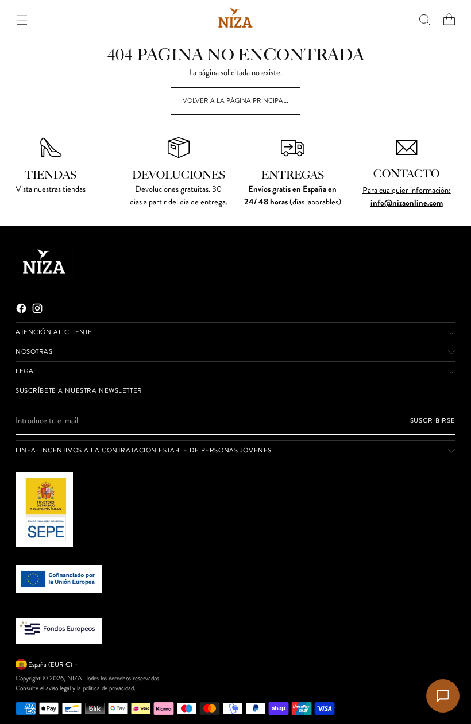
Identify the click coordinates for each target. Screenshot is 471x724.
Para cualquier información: (406, 190)
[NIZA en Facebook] (22, 310)
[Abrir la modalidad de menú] (21, 20)
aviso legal (58, 687)
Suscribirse (432, 420)
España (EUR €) (50, 664)
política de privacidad (108, 687)
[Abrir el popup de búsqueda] (425, 20)
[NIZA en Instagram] (38, 310)
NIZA (74, 678)
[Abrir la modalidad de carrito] (449, 20)
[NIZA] (235, 19)
